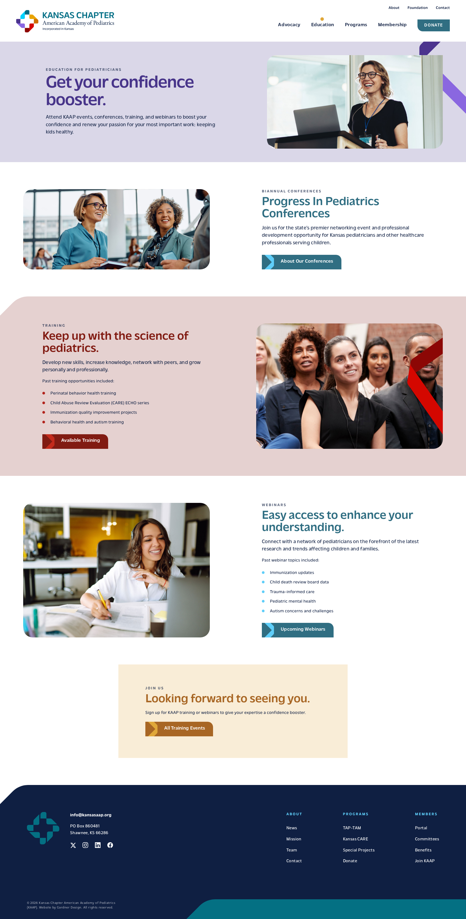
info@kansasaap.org (91, 815)
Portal (421, 828)
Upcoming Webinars (303, 629)
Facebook (110, 845)
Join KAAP (425, 861)
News (291, 828)
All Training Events (184, 728)
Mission (293, 839)
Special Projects (359, 850)
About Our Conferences (307, 261)
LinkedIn (98, 845)
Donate (433, 25)
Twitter (73, 845)
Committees (427, 839)
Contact (443, 8)
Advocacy (289, 25)
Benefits (423, 850)
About (394, 8)
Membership (392, 25)
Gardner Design (69, 907)
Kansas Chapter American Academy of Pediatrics (65, 21)
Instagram (85, 845)
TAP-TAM (352, 828)
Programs (356, 25)
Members (426, 814)
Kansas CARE (355, 839)
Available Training (80, 440)
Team (291, 850)
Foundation (417, 8)
